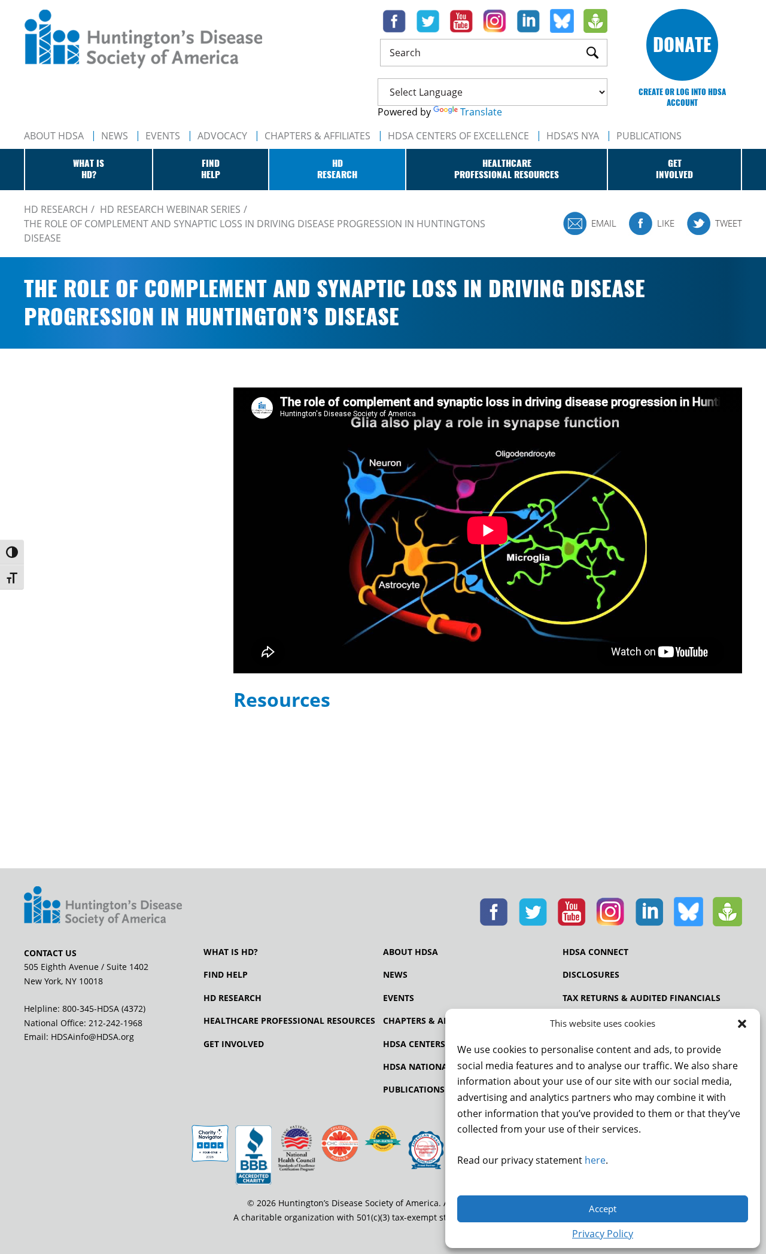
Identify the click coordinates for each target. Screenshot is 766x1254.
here (595, 1160)
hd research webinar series (170, 209)
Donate (682, 44)
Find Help (225, 975)
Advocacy (222, 135)
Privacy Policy (602, 1233)
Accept (602, 1209)
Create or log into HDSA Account (682, 97)
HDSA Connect (595, 952)
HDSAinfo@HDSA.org (92, 1036)
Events (162, 135)
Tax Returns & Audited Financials (642, 998)
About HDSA (54, 135)
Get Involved (233, 1044)
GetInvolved (674, 169)
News (114, 135)
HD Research (232, 998)
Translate (481, 111)
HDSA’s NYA (572, 135)
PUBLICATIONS (649, 135)
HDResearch (337, 169)
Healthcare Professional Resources (289, 1021)
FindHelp (210, 169)
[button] (742, 1024)
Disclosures (591, 975)
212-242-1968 (115, 1023)
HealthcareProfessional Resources (506, 169)
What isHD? (88, 169)
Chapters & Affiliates (317, 135)
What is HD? (230, 952)
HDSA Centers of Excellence (458, 135)
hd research (56, 209)
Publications (414, 1089)
